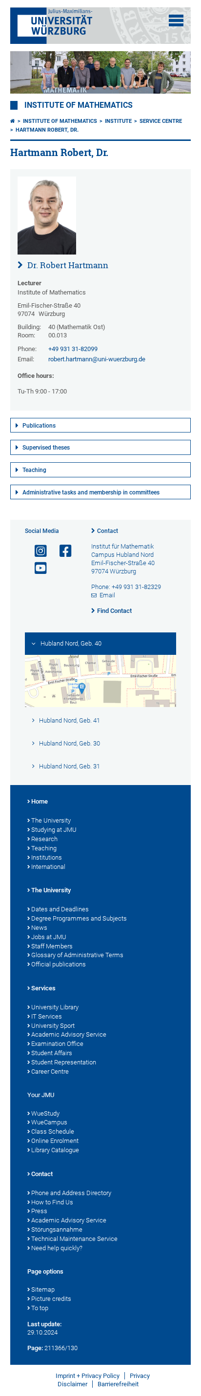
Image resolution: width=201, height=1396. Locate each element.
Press (39, 1211)
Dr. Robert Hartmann (66, 265)
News (39, 927)
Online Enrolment (55, 1140)
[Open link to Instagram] (36, 551)
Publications (39, 425)
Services (43, 988)
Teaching (34, 470)
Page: (35, 1348)
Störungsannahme (56, 1229)
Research (44, 839)
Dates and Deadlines (60, 909)
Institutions (46, 857)
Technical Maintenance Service (74, 1238)
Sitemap (43, 1289)
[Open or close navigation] (176, 20)
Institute (118, 121)
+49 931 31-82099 (73, 349)
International (48, 866)
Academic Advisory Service (68, 1034)
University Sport (53, 1025)
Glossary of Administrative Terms (77, 955)
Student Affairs (51, 1053)
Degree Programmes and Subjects (79, 918)
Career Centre (50, 1071)
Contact (107, 531)
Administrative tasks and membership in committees (91, 492)
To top (39, 1308)
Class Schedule (52, 1131)
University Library (55, 1007)
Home (39, 801)
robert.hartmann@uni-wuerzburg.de (96, 359)
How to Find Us (52, 1202)
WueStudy (45, 1113)
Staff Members (52, 946)
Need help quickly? (56, 1248)
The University (51, 820)
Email (107, 595)
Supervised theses (46, 447)
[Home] (12, 121)
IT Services (46, 1016)
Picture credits (51, 1298)
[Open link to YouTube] (36, 568)
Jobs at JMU (48, 937)
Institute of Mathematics (78, 105)
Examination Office (57, 1043)
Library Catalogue (55, 1150)
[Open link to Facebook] (61, 551)
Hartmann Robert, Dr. (47, 130)
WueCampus (49, 1122)
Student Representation (63, 1062)
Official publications (58, 964)
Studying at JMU (54, 829)
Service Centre (161, 121)
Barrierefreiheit (118, 1384)
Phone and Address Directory (71, 1193)
